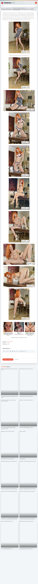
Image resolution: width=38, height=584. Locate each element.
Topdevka (9, 3)
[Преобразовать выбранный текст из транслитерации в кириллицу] (23, 351)
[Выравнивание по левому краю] (11, 351)
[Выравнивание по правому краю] (14, 351)
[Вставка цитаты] (22, 351)
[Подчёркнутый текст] (7, 351)
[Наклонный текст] (5, 351)
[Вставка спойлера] (25, 351)
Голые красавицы (10, 341)
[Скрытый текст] (20, 351)
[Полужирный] (3, 351)
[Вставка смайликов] (16, 351)
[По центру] (12, 351)
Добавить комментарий (7, 359)
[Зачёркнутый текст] (9, 351)
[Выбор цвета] (18, 351)
